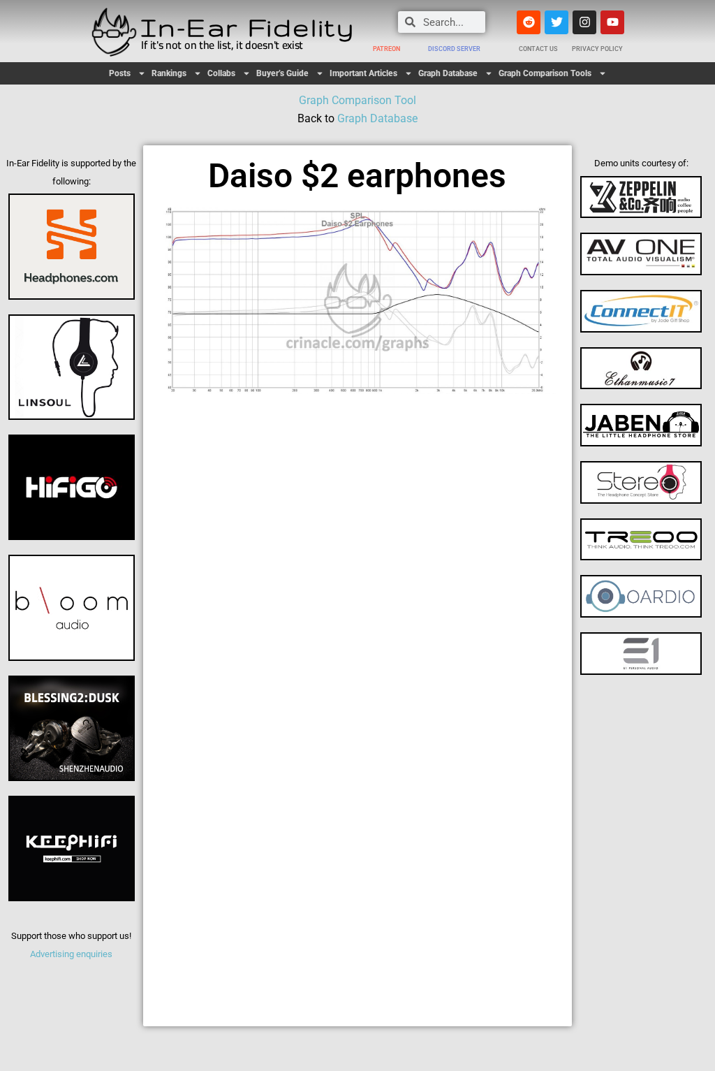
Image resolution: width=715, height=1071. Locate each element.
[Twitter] (556, 22)
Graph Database (448, 73)
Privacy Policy (597, 48)
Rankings (169, 73)
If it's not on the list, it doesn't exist (222, 44)
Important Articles (363, 73)
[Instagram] (584, 22)
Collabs (221, 73)
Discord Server (454, 48)
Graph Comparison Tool (357, 100)
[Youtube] (612, 22)
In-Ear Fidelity (248, 27)
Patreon (386, 48)
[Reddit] (528, 22)
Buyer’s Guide (282, 73)
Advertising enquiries (71, 954)
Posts (120, 73)
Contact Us (538, 48)
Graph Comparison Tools (545, 73)
